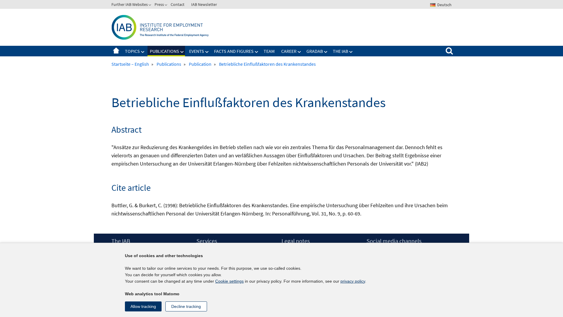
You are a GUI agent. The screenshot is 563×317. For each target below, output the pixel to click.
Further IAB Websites (129, 4)
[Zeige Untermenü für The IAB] (351, 52)
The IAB (340, 51)
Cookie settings (229, 281)
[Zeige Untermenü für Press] (166, 5)
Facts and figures (234, 51)
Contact (177, 4)
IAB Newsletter (204, 4)
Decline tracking (186, 306)
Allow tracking (143, 306)
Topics (132, 51)
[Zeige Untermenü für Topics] (142, 52)
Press (159, 4)
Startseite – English (116, 51)
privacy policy (352, 281)
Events (196, 51)
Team (269, 51)
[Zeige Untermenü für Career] (299, 52)
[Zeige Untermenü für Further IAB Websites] (150, 5)
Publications (164, 51)
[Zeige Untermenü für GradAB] (325, 52)
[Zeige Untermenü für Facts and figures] (256, 52)
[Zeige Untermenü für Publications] (182, 52)
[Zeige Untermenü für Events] (207, 52)
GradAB (314, 51)
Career (288, 51)
